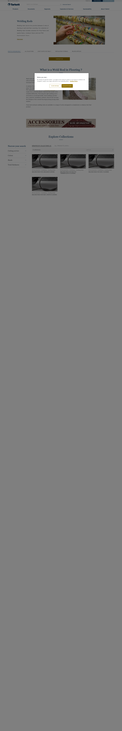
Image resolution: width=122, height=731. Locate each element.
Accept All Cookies (67, 85)
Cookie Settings (55, 85)
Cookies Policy (74, 81)
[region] (62, 81)
